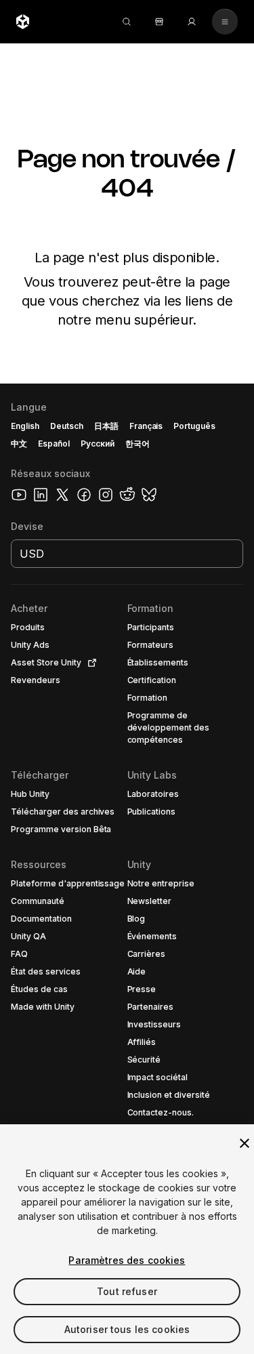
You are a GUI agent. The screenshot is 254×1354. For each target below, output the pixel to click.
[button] (127, 869)
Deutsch (66, 426)
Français (146, 426)
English (25, 426)
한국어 (137, 443)
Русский (97, 443)
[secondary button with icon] (225, 22)
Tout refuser (127, 1291)
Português (194, 426)
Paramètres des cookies (126, 1260)
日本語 (106, 426)
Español (54, 443)
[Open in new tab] (89, 662)
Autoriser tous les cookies (127, 1329)
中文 (19, 443)
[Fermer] (244, 1143)
